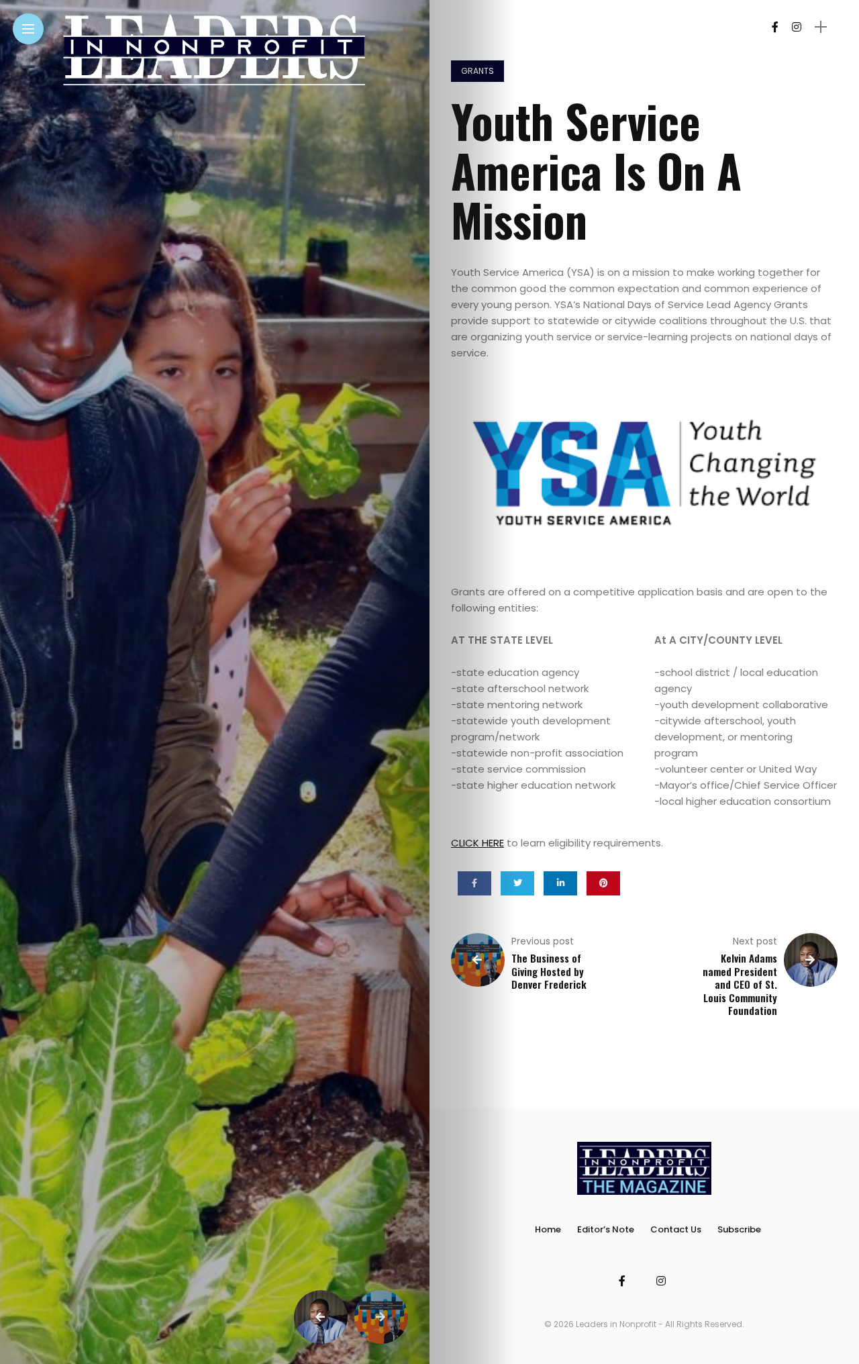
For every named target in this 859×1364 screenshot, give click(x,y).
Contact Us (675, 1229)
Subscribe (739, 1229)
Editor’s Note (605, 1229)
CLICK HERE (477, 843)
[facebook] (474, 883)
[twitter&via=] (517, 883)
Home (548, 1229)
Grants (477, 71)
